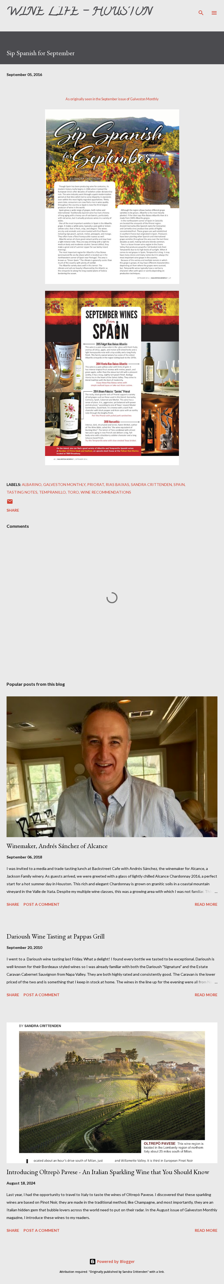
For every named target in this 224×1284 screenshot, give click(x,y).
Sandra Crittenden (151, 484)
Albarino (32, 484)
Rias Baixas (117, 484)
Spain (179, 484)
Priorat (95, 484)
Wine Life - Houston (79, 12)
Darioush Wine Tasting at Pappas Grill (56, 936)
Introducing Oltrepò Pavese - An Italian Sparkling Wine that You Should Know (108, 1172)
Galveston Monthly (144, 99)
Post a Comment (41, 904)
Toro (73, 492)
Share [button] (13, 510)
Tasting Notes (22, 492)
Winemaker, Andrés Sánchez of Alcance (57, 846)
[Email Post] (10, 503)
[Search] (201, 10)
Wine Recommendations (106, 492)
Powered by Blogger (115, 1261)
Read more (206, 904)
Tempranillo (52, 492)
